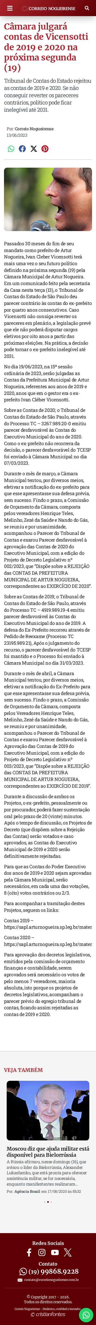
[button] (9, 8)
